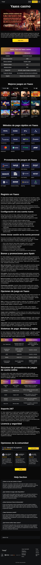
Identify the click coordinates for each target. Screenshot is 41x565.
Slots (35, 88)
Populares (5, 88)
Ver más (20, 469)
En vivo (14, 88)
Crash (24, 88)
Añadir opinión (33, 448)
